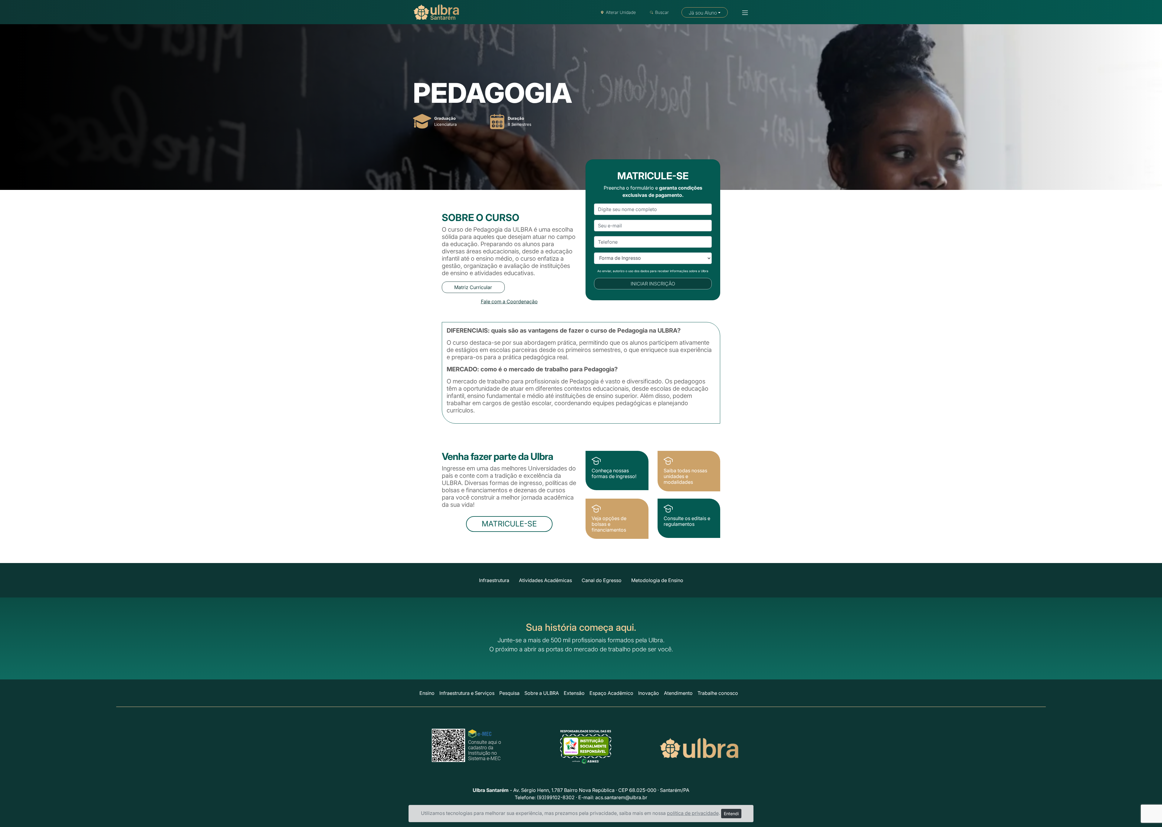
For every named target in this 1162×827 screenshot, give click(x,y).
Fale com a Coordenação (509, 301)
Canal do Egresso (602, 580)
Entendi (731, 813)
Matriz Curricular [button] (473, 287)
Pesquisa (509, 693)
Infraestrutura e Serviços (466, 693)
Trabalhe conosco (718, 693)
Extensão (574, 693)
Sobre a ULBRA (541, 693)
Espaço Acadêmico (611, 693)
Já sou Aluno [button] (703, 13)
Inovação (648, 693)
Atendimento (678, 693)
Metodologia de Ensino (657, 580)
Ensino (427, 693)
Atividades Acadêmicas (545, 580)
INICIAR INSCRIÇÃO (653, 284)
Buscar (662, 12)
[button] (743, 13)
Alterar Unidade (621, 12)
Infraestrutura (494, 580)
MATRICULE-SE (509, 523)
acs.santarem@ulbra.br (621, 797)
